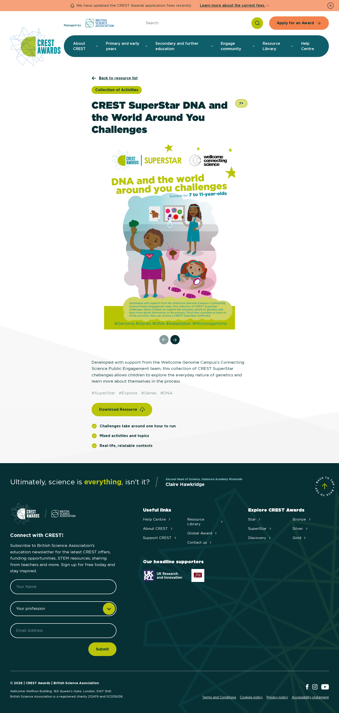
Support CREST (157, 538)
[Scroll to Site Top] (324, 486)
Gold (297, 538)
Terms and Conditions (219, 697)
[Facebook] (307, 687)
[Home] (35, 47)
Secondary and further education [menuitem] (177, 46)
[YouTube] (325, 687)
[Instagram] (315, 687)
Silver (298, 528)
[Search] (257, 23)
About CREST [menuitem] (79, 46)
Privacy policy (277, 697)
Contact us (197, 542)
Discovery (257, 538)
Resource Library (195, 521)
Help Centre (154, 519)
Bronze (299, 519)
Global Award (199, 533)
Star (252, 519)
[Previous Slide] (164, 339)
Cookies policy (251, 697)
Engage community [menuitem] (231, 46)
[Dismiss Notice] (330, 5)
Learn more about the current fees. (232, 5)
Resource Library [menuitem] (271, 46)
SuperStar (257, 528)
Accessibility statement (310, 697)
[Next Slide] (175, 339)
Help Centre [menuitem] (307, 46)
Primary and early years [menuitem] (122, 46)
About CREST (155, 528)
